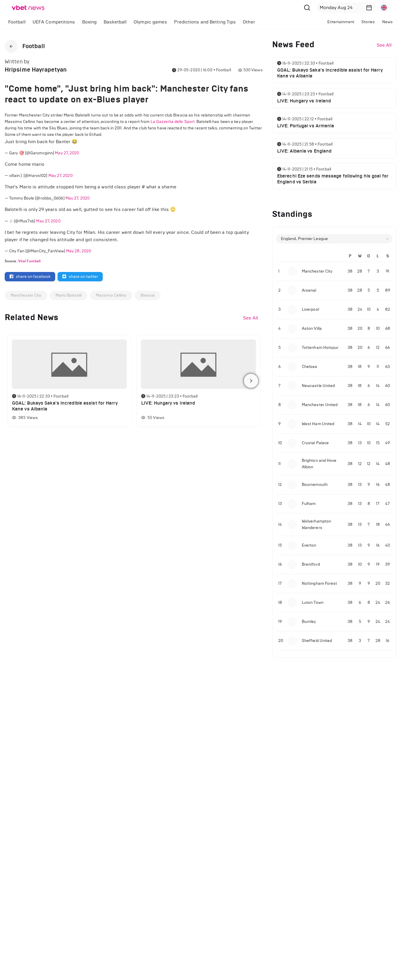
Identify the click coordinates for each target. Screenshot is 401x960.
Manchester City (26, 295)
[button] (369, 8)
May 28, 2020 (78, 251)
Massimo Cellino (111, 295)
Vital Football (29, 261)
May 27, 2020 (67, 153)
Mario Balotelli (68, 295)
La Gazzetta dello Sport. (173, 121)
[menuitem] (17, 22)
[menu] (148, 21)
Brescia (148, 295)
